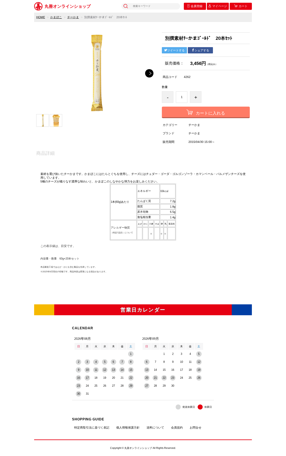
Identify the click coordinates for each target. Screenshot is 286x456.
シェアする (202, 50)
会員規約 (177, 427)
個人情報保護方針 (128, 427)
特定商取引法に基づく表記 (91, 427)
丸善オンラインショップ (68, 6)
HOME (40, 17)
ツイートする (176, 50)
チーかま (73, 17)
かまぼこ (56, 17)
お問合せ (195, 427)
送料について (155, 427)
